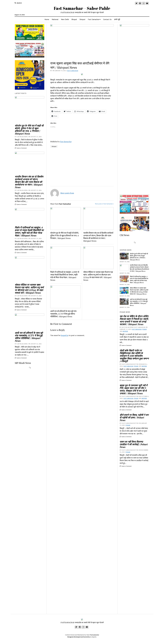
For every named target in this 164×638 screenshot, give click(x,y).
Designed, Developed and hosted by (78, 637)
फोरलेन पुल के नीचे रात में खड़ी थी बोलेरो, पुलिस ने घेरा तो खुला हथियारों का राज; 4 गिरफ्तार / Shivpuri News (29, 129)
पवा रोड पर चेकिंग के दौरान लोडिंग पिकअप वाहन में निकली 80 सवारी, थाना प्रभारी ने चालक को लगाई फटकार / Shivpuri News (134, 320)
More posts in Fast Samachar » (104, 204)
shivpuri (54, 146)
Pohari (144, 329)
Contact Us (107, 19)
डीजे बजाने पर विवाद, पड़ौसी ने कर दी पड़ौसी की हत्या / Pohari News (134, 417)
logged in (64, 335)
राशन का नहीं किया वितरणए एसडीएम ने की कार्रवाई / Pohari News (134, 444)
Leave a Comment (21, 148)
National (55, 19)
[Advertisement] (82, 369)
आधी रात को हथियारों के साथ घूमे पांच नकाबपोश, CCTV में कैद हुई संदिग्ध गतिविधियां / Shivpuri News (29, 336)
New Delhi (65, 19)
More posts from (67, 193)
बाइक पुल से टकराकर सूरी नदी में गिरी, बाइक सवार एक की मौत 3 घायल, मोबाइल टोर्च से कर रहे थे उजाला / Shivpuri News (133, 389)
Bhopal (74, 19)
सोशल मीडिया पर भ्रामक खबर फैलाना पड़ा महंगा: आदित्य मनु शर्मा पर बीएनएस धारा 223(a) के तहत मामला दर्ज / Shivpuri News (29, 288)
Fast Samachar (93, 19)
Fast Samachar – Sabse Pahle (82, 8)
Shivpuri (82, 19)
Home (47, 19)
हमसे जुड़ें (117, 19)
